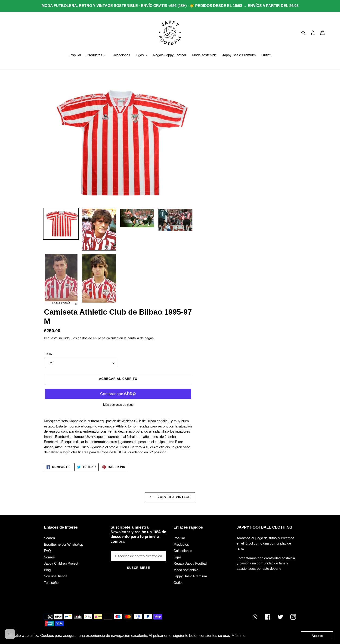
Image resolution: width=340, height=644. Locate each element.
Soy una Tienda (55, 576)
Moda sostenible (185, 570)
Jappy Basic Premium (190, 576)
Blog (47, 570)
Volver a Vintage (173, 497)
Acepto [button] (317, 636)
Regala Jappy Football (190, 563)
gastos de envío (89, 338)
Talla (48, 354)
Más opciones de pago (118, 404)
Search (49, 538)
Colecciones (182, 551)
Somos (49, 557)
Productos (181, 544)
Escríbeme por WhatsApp (63, 544)
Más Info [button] (238, 636)
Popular (179, 538)
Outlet (177, 583)
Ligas (177, 557)
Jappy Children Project (61, 563)
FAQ (47, 551)
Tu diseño (51, 583)
